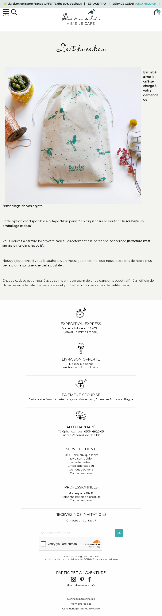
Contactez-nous (81, 473)
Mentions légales (81, 603)
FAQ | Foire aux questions (81, 455)
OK (119, 532)
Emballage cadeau (81, 465)
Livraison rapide (81, 458)
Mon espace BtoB (81, 493)
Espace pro (97, 3)
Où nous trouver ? (81, 469)
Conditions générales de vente (81, 608)
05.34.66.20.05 (146, 3)
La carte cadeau (81, 462)
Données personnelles (81, 598)
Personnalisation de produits (80, 496)
